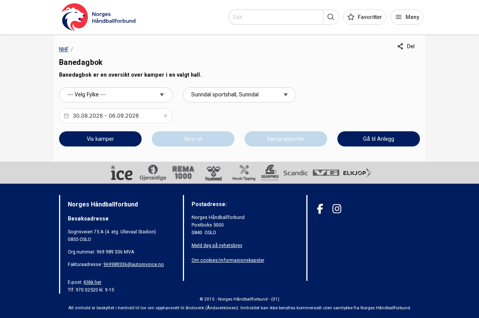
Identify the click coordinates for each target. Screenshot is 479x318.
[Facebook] (320, 209)
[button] (331, 17)
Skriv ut (193, 139)
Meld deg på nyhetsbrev (217, 245)
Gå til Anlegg (378, 139)
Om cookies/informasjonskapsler (228, 260)
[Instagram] (337, 209)
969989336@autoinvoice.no (133, 264)
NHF (64, 49)
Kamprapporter (285, 139)
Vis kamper (100, 139)
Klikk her (92, 282)
